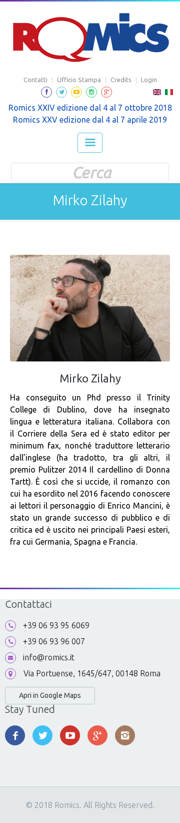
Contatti (36, 79)
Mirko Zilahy (90, 378)
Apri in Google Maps (50, 695)
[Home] (90, 38)
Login (149, 79)
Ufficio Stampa (79, 79)
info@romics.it (48, 657)
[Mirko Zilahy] (157, 95)
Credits (121, 79)
